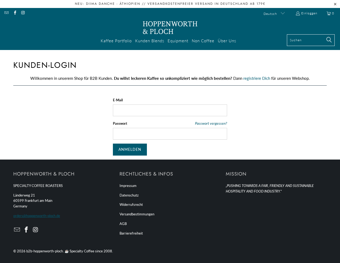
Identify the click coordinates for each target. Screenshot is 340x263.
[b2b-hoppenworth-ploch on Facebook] (14, 13)
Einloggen (309, 13)
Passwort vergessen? (211, 123)
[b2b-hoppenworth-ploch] (170, 27)
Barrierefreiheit (131, 233)
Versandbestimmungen (137, 214)
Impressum (128, 185)
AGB (123, 224)
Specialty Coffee (82, 251)
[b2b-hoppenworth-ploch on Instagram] (23, 13)
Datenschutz (129, 195)
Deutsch (271, 14)
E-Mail (118, 100)
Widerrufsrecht (131, 204)
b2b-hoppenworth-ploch (44, 251)
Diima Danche (100, 3)
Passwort (120, 123)
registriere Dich (256, 78)
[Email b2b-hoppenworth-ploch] (6, 13)
